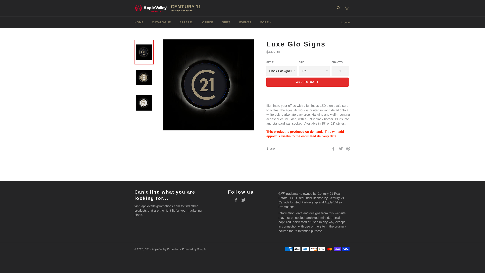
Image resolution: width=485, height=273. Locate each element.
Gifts (226, 22)
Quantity (337, 62)
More (265, 22)
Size (301, 62)
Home (139, 22)
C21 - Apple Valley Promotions (163, 249)
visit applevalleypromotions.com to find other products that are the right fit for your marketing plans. (168, 210)
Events (245, 22)
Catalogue (161, 22)
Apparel (186, 22)
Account (345, 22)
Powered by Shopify (194, 249)
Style (270, 62)
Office (207, 22)
